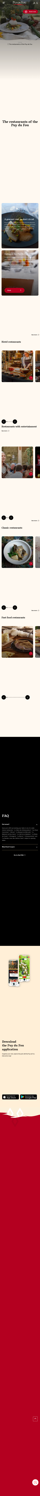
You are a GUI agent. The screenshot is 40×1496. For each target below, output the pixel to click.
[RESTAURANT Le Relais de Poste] (17, 462)
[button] (9, 421)
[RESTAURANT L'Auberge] (17, 552)
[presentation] (4, 421)
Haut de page (35, 1419)
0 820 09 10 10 (21, 268)
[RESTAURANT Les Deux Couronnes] (17, 366)
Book (9, 290)
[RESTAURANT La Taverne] (17, 642)
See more (34, 335)
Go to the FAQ (19, 855)
